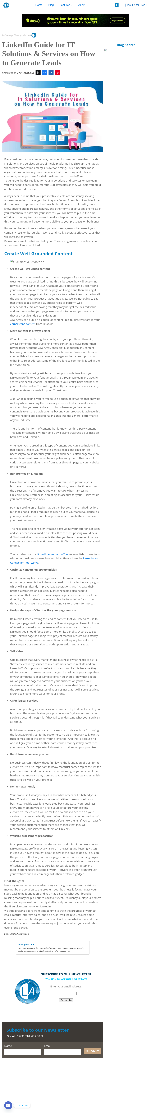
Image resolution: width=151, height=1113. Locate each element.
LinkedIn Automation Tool (53, 554)
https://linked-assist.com (16, 934)
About (81, 5)
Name (8, 1046)
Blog (51, 5)
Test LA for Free (136, 5)
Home (38, 5)
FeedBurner (74, 1007)
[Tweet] (38, 72)
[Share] (44, 72)
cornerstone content (22, 324)
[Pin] (57, 72)
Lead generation (26, 944)
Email (47, 1046)
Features (65, 5)
